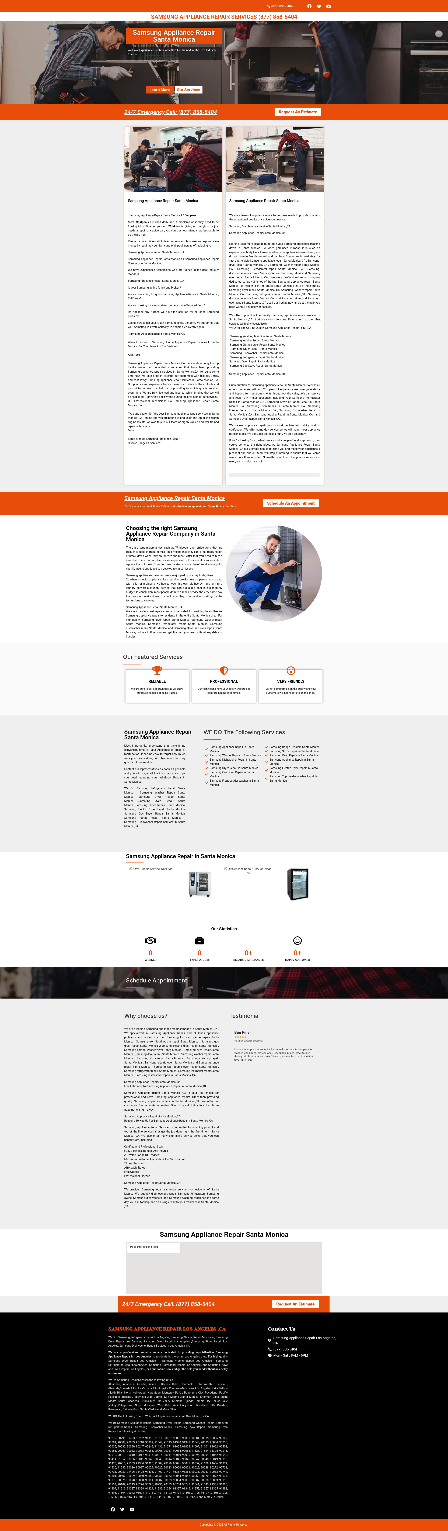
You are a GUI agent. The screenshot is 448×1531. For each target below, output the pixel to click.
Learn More (159, 90)
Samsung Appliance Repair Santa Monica (174, 498)
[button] (232, 1045)
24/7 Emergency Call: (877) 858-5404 (170, 112)
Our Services (188, 90)
